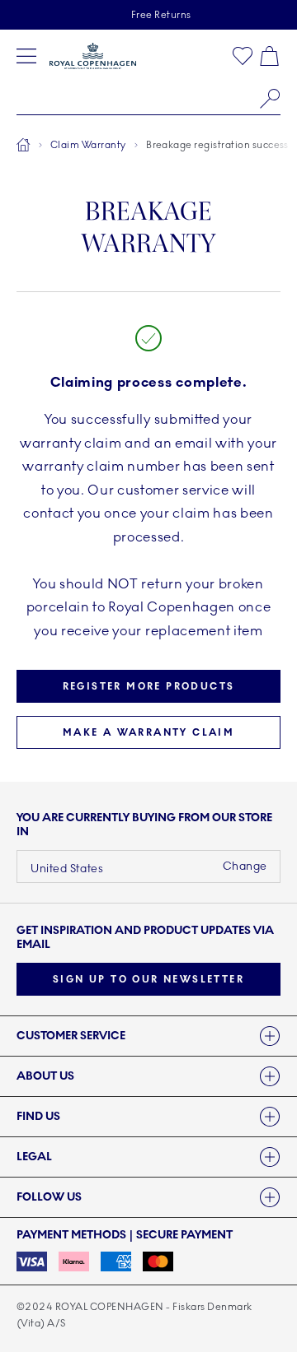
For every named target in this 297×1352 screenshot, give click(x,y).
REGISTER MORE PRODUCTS (149, 686)
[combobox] (148, 98)
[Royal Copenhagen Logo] (93, 56)
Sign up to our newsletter (148, 979)
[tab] (148, 1036)
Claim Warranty (88, 145)
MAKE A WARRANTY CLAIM (148, 732)
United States (67, 869)
